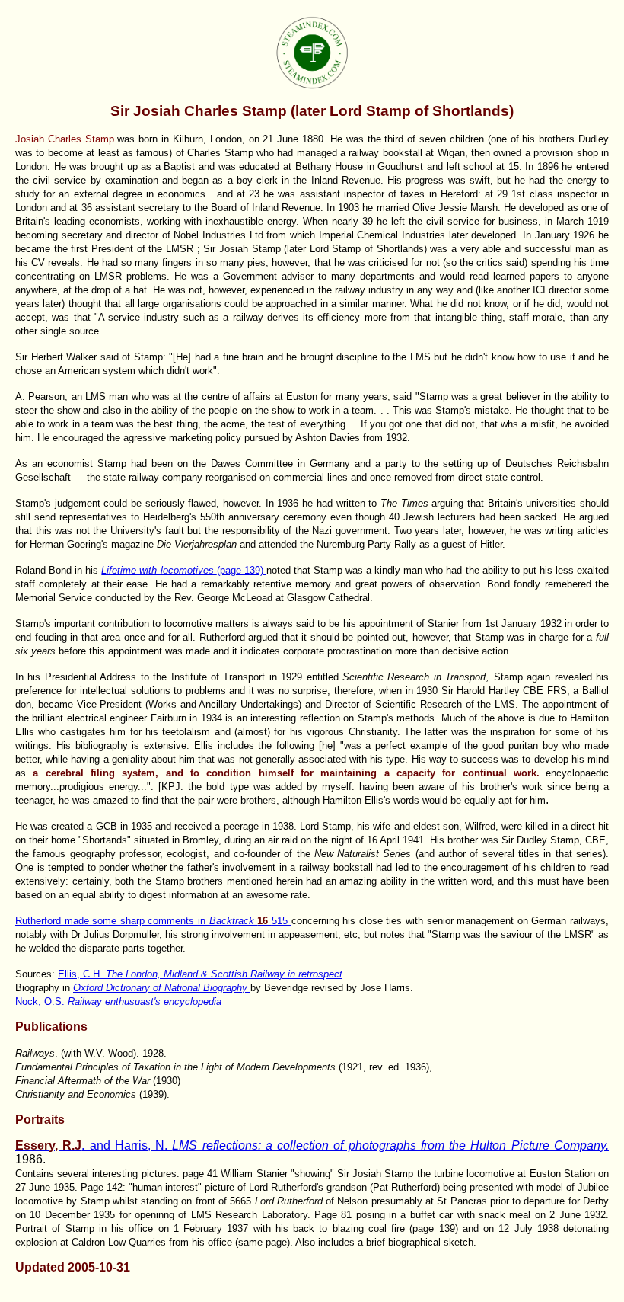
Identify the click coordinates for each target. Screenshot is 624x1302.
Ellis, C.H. (200, 974)
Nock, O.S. (118, 1001)
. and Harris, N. (312, 1145)
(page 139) (183, 570)
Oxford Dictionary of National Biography (161, 987)
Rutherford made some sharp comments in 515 (153, 920)
